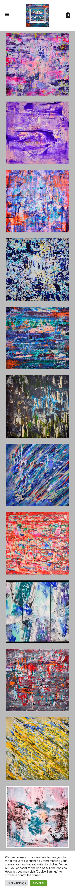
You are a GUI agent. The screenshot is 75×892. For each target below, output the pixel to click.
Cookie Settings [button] (16, 882)
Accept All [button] (39, 882)
